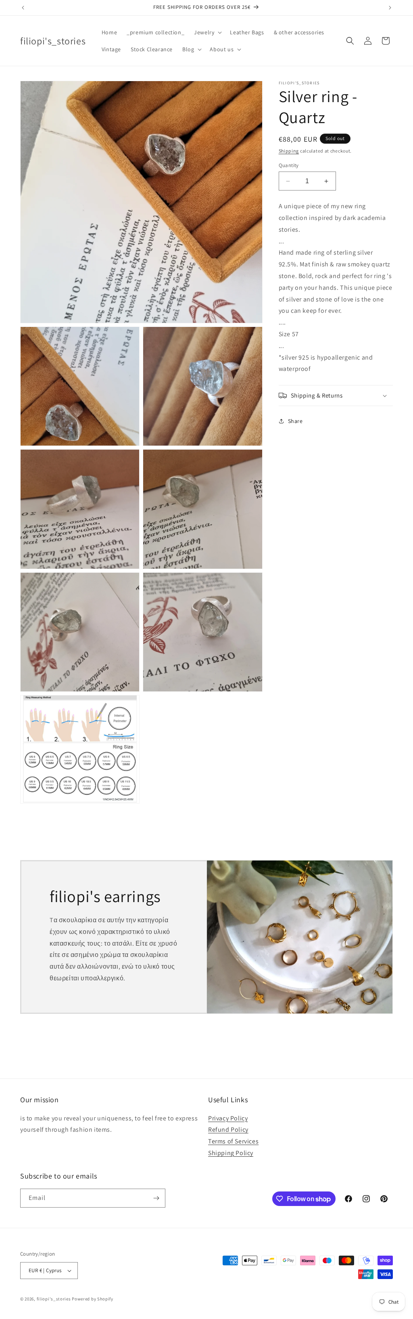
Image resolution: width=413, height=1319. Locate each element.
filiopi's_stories (54, 1299)
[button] (207, 32)
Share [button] (295, 421)
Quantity (289, 165)
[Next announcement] (390, 7)
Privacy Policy (228, 1118)
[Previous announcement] (23, 7)
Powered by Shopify (92, 1299)
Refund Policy (228, 1129)
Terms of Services (233, 1141)
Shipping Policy (230, 1153)
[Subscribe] (156, 1198)
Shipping (289, 151)
